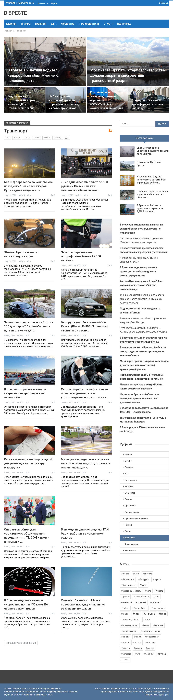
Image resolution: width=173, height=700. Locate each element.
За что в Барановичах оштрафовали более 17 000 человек (81, 256)
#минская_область (130, 619)
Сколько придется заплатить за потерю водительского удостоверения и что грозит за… (84, 393)
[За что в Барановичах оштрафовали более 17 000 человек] (86, 233)
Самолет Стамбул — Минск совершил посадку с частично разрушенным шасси (83, 604)
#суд (137, 654)
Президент (130, 506)
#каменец (155, 602)
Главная (11, 23)
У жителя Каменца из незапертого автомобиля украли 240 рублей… (151, 179)
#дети (156, 597)
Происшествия (89, 23)
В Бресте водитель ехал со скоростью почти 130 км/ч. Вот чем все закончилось (27, 604)
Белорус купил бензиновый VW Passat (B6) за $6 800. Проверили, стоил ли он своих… (84, 326)
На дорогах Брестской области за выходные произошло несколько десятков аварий (139, 398)
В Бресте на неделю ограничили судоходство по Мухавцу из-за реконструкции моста (138, 271)
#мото (147, 619)
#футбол (162, 654)
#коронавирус (158, 608)
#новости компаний (150, 631)
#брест (143, 585)
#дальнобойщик (141, 597)
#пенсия (125, 637)
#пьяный (125, 648)
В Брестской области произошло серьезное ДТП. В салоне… (150, 208)
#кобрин (125, 608)
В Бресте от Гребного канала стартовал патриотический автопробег (25, 393)
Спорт (108, 23)
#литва (136, 614)
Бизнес (36, 138)
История (129, 486)
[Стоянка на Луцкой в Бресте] (127, 166)
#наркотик (158, 625)
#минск (162, 614)
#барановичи (127, 579)
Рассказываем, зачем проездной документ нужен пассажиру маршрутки (28, 463)
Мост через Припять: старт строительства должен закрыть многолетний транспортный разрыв (127, 75)
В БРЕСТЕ (15, 13)
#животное (126, 602)
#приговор (150, 642)
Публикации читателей (136, 518)
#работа (138, 648)
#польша (137, 642)
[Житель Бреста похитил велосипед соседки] (29, 233)
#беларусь (143, 579)
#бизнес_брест (128, 585)
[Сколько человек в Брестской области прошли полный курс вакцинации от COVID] (127, 151)
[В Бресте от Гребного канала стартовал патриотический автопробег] (29, 370)
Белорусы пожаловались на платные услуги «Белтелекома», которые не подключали (141, 228)
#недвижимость (129, 631)
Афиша (26, 138)
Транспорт (130, 538)
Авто (7, 138)
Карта (54, 3)
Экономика (123, 23)
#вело (148, 591)
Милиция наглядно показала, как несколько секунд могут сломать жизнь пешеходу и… (85, 463)
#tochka (125, 574)
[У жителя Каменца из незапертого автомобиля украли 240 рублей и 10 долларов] (127, 180)
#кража (124, 614)
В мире (25, 23)
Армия (17, 138)
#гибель (159, 591)
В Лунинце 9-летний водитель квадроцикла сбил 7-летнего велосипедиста (33, 75)
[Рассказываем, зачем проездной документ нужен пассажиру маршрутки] (29, 440)
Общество (68, 23)
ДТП (53, 23)
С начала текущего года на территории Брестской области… (152, 194)
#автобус (147, 574)
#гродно (125, 597)
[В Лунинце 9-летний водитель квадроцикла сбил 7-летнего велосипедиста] (45, 61)
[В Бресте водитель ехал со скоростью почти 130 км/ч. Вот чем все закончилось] (29, 581)
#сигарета (126, 654)
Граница (40, 23)
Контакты (43, 3)
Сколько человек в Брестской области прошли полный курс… (153, 150)
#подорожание (152, 637)
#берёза (157, 579)
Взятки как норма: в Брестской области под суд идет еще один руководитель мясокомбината (143, 351)
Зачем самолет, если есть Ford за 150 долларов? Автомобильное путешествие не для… (28, 326)
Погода (128, 499)
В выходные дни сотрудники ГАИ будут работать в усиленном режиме (85, 533)
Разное (128, 525)
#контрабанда (140, 608)
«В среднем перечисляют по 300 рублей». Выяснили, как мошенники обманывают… (84, 186)
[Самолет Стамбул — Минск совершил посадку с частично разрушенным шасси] (86, 581)
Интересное (131, 480)
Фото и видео (131, 544)
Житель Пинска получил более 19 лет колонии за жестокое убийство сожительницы (141, 285)
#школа (125, 660)
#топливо (148, 654)
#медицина (149, 614)
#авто (136, 574)
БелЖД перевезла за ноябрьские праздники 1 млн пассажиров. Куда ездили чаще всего (28, 186)
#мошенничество (129, 625)
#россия (150, 648)
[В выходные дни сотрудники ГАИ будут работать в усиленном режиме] (86, 510)
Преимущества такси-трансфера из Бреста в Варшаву (147, 104)
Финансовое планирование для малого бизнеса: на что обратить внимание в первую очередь (142, 299)
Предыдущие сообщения (21, 643)
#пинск (137, 637)
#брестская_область (131, 591)
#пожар (125, 642)
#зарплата (141, 602)
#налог (145, 625)
